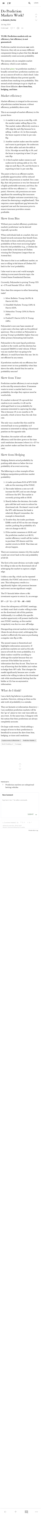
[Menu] (3, 3)
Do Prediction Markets (12, 13)
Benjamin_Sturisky (9, 20)
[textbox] (20, 802)
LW (9, 3)
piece (12, 69)
